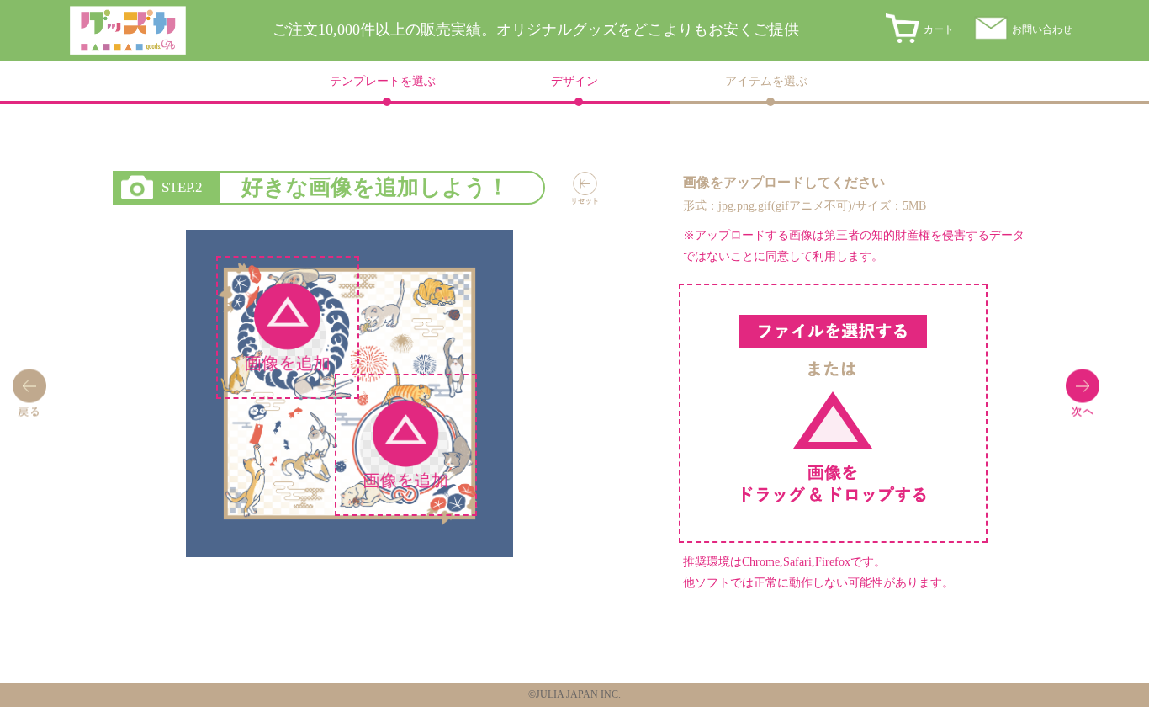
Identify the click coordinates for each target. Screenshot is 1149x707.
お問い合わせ (1042, 29)
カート (939, 29)
